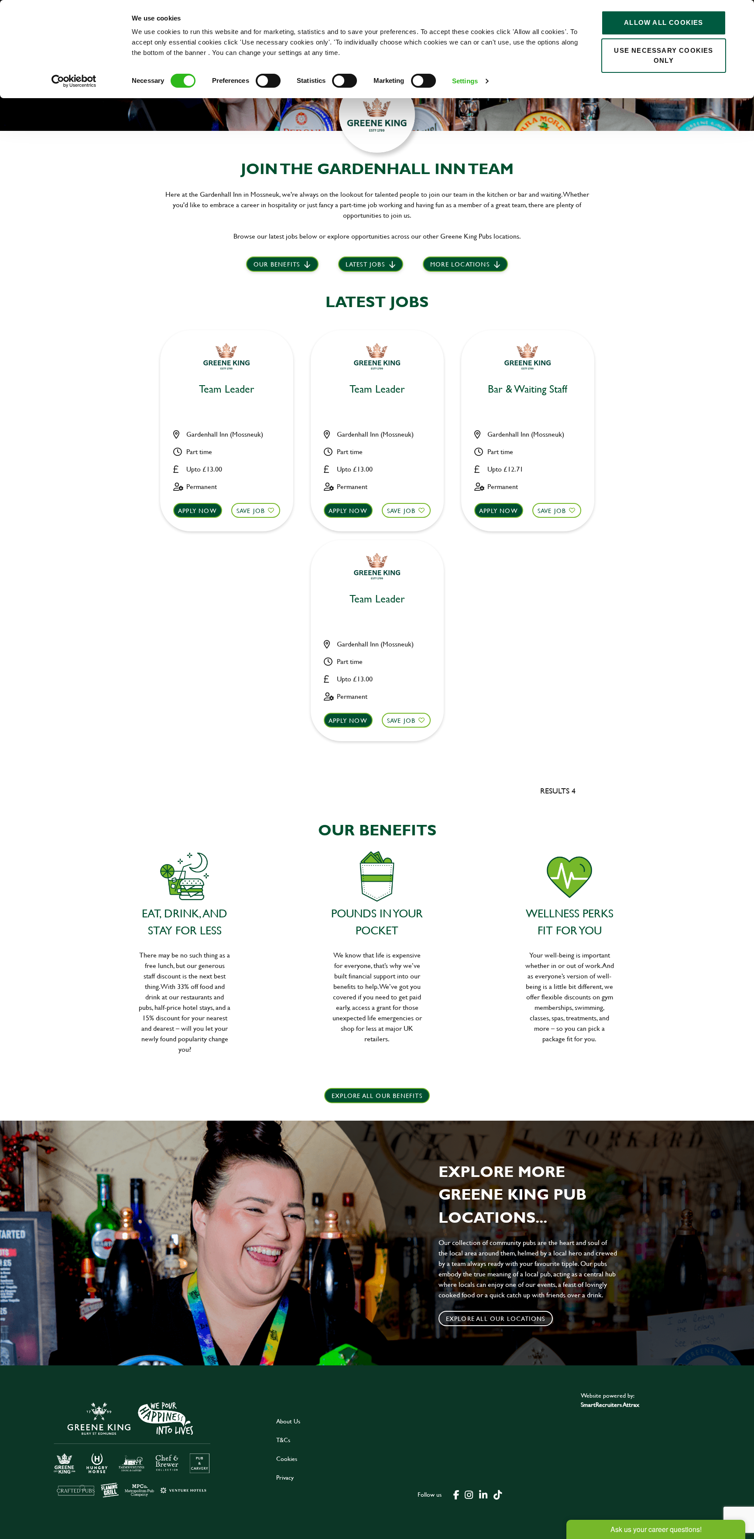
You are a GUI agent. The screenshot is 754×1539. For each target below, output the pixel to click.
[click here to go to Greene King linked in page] (483, 1494)
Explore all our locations (495, 1318)
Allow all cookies (663, 22)
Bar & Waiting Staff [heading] (527, 389)
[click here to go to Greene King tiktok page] (497, 1494)
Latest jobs (365, 264)
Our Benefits (277, 264)
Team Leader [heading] (226, 389)
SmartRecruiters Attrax (610, 1404)
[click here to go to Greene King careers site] (132, 1449)
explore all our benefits (377, 1095)
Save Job (250, 510)
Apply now (197, 510)
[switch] (268, 81)
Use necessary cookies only (663, 55)
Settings (465, 81)
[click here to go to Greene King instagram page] (469, 1494)
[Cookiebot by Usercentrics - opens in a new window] (74, 81)
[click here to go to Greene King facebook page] (456, 1494)
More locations (460, 264)
